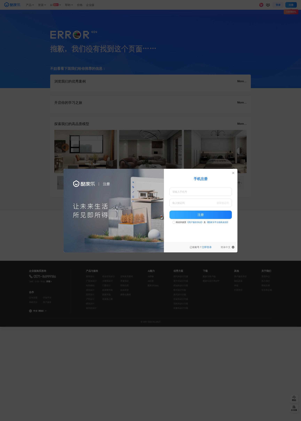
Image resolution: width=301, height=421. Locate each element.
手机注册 (201, 178)
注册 (201, 214)
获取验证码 (223, 203)
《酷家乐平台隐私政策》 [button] (217, 222)
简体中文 (225, 247)
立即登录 (207, 247)
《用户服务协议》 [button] (195, 222)
